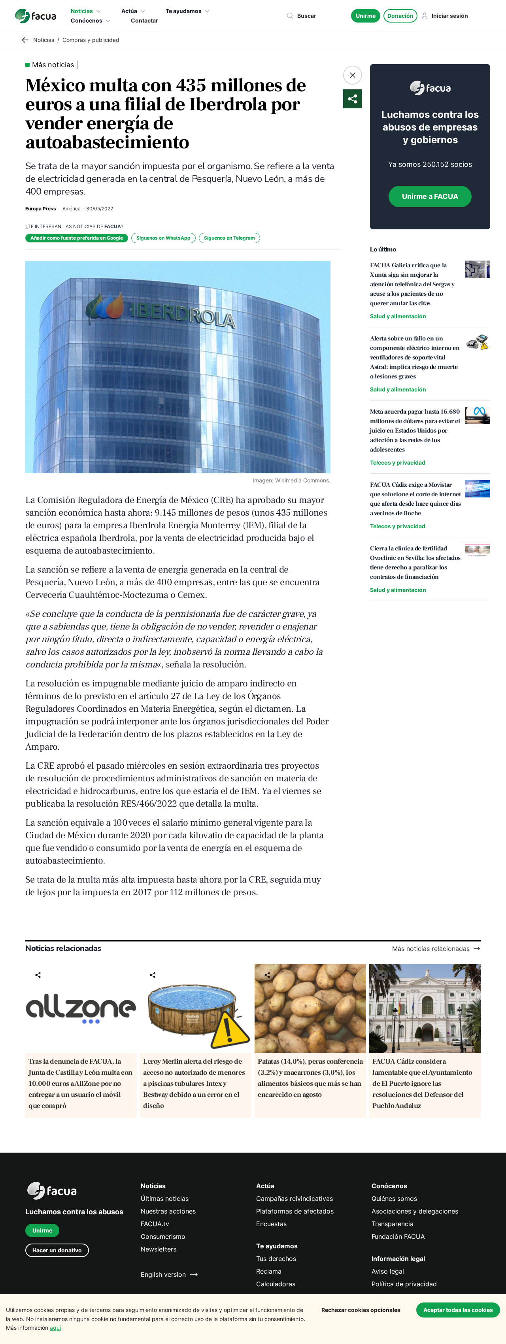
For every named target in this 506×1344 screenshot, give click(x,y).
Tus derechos (276, 1259)
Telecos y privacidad (397, 462)
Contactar (144, 20)
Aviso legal (388, 1271)
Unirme (366, 15)
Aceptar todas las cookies (458, 1309)
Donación (400, 15)
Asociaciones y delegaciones (415, 1211)
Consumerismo (163, 1236)
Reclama (268, 1271)
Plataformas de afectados (295, 1211)
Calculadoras (275, 1284)
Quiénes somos (394, 1198)
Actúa (129, 11)
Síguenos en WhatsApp (163, 238)
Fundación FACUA (398, 1236)
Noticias (82, 11)
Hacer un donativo (57, 1250)
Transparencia (392, 1224)
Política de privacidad (404, 1284)
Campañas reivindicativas (294, 1198)
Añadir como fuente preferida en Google (76, 238)
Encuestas (271, 1224)
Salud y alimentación (398, 316)
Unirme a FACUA (430, 196)
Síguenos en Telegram (229, 238)
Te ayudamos (184, 11)
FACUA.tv (155, 1224)
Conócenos (86, 20)
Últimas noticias (165, 1198)
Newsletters (158, 1249)
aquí (55, 1327)
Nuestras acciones (168, 1211)
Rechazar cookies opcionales (360, 1309)
